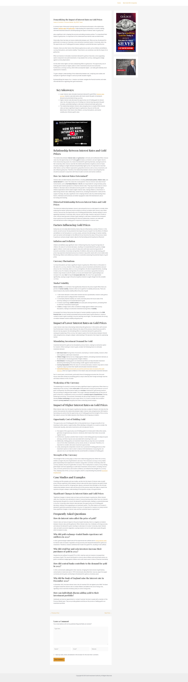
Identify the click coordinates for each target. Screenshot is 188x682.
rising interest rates (101, 540)
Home (119, 3)
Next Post (108, 613)
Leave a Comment (58, 22)
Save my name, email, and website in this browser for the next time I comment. (76, 654)
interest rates (62, 28)
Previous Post (54, 613)
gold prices (72, 28)
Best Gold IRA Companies (130, 3)
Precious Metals (68, 22)
